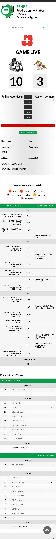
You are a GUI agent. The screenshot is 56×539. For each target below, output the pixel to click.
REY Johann (16, 518)
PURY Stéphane (18, 513)
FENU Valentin (17, 500)
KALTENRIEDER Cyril (19, 425)
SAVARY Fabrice (18, 438)
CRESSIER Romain (18, 412)
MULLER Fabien (18, 495)
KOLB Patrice (17, 403)
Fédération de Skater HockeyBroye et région (30, 11)
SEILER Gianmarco (18, 390)
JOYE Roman (16, 509)
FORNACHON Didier (19, 421)
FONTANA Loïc (17, 416)
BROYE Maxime (18, 491)
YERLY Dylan (16, 487)
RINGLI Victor (17, 434)
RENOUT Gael (17, 504)
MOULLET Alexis (18, 430)
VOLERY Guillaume (19, 478)
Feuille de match (28, 132)
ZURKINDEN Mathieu (20, 482)
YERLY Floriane (17, 464)
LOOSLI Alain (16, 407)
